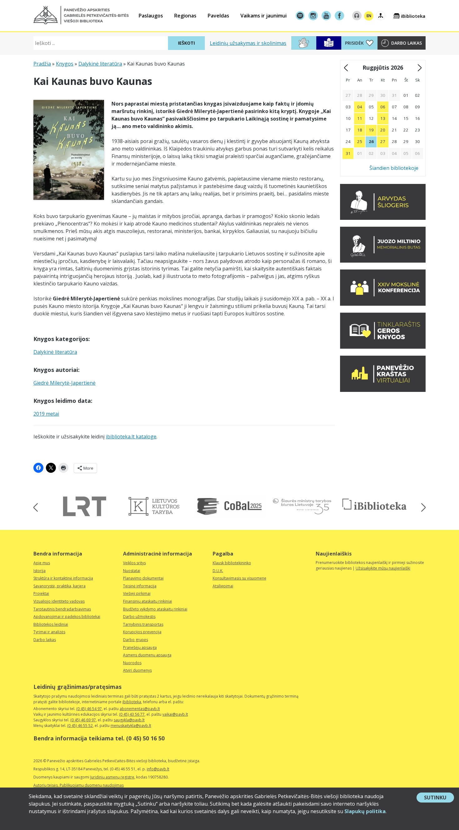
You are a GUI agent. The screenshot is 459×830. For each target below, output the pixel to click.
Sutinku (439, 798)
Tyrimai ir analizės (49, 632)
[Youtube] (326, 15)
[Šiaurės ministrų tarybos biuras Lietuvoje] (302, 506)
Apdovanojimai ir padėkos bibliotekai (66, 616)
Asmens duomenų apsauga (147, 655)
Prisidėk (354, 43)
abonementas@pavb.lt (140, 708)
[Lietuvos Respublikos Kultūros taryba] (157, 506)
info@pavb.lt (158, 769)
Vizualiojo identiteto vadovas (59, 601)
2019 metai (46, 413)
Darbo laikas (406, 43)
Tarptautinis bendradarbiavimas (62, 609)
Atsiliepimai (223, 586)
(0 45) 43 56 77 (132, 714)
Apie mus (41, 563)
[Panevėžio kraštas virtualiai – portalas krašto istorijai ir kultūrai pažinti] (383, 390)
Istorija (39, 570)
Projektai (41, 593)
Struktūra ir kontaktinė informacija (63, 578)
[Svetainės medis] (380, 15)
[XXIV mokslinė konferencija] (383, 303)
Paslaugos (151, 15)
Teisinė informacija (139, 586)
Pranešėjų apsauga (140, 647)
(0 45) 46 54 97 (89, 708)
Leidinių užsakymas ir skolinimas (248, 43)
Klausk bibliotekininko (232, 563)
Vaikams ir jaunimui (263, 15)
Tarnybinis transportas (143, 624)
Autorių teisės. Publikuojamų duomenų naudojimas (78, 785)
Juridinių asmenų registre (112, 777)
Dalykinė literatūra (100, 63)
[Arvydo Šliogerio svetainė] (383, 218)
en (369, 15)
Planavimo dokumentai (143, 578)
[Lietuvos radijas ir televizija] (84, 506)
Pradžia (42, 63)
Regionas (185, 15)
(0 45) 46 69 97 (83, 720)
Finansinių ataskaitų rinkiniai (147, 601)
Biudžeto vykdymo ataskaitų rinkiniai (155, 609)
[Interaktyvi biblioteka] (374, 505)
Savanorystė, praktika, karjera (59, 586)
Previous (37, 507)
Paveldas (218, 15)
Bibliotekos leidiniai (50, 624)
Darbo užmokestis (139, 616)
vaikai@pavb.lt (175, 714)
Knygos (64, 63)
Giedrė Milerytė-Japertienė (64, 382)
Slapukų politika (365, 811)
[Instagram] (313, 15)
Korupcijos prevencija (142, 632)
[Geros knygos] (383, 346)
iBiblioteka (413, 16)
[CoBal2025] (229, 506)
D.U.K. (218, 570)
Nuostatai (131, 570)
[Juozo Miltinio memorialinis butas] (383, 260)
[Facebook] (339, 15)
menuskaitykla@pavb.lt (131, 725)
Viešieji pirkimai (137, 593)
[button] (81, 15)
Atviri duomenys (137, 670)
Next (421, 507)
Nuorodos (132, 662)
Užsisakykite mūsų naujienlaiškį (383, 568)
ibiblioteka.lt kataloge (131, 436)
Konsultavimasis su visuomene (239, 578)
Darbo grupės (135, 639)
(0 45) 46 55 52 (80, 725)
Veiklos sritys (134, 563)
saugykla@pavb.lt (129, 720)
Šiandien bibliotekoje (393, 168)
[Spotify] (300, 15)
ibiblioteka (131, 701)
